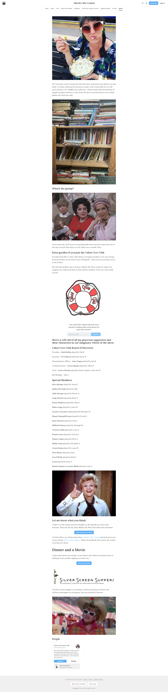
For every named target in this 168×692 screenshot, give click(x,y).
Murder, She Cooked (92, 537)
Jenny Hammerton (60, 645)
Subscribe (153, 3)
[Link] (49, 188)
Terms (90, 679)
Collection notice (98, 679)
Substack (75, 688)
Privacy (85, 679)
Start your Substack (79, 684)
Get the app (92, 684)
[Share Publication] (146, 3)
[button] (47, 8)
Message (73, 661)
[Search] (142, 3)
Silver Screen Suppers (72, 540)
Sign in (162, 3)
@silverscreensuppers (59, 647)
